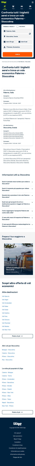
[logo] (3, 2)
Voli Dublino (5, 313)
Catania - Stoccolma (8, 353)
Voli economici (17, 436)
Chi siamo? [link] (17, 433)
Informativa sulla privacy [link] (17, 454)
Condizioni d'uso (17, 445)
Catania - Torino (7, 376)
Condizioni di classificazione (17, 448)
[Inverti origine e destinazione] (30, 33)
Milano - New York (7, 392)
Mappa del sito (17, 457)
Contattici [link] (17, 442)
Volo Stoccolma (12, 61)
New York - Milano (7, 406)
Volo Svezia (4, 61)
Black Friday (17, 439)
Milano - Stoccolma (8, 356)
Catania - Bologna (7, 372)
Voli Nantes (5, 326)
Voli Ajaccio (5, 296)
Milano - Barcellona (8, 382)
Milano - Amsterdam (8, 379)
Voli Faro (4, 316)
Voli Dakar (5, 306)
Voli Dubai (5, 309)
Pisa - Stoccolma (7, 360)
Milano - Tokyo (6, 399)
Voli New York (6, 329)
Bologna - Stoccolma (8, 350)
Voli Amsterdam (7, 303)
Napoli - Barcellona (8, 402)
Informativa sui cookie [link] (17, 451)
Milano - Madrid (7, 389)
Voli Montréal (6, 323)
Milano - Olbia (6, 396)
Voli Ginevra (5, 319)
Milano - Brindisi (7, 386)
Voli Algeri (5, 299)
